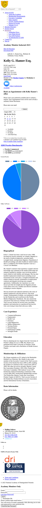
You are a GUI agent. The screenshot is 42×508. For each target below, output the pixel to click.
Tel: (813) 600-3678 (11, 435)
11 (7, 119)
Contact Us (8, 39)
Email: (3, 490)
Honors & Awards (14, 23)
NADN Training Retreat (16, 21)
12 (10, 119)
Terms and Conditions (11, 477)
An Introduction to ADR (16, 37)
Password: (4, 492)
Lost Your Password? (7, 494)
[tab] (21, 145)
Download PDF (8, 50)
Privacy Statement (10, 479)
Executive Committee (15, 18)
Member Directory (10, 27)
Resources (8, 30)
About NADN (9, 12)
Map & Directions (9, 49)
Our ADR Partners (14, 36)
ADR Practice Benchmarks (11, 145)
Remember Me (7, 498)
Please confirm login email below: (11, 500)
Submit (25, 109)
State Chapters (13, 20)
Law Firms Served (14, 34)
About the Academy (15, 14)
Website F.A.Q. (13, 25)
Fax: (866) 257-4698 (11, 436)
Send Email (7, 76)
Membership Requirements (17, 16)
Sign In (7, 41)
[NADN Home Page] (13, 420)
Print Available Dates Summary (13, 141)
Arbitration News (14, 32)
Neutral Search (9, 29)
